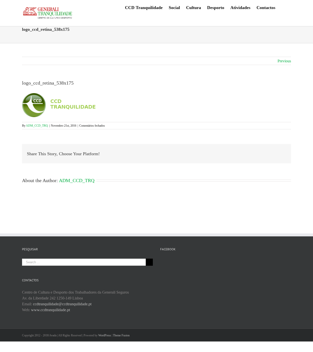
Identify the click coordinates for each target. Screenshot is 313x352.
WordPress (104, 335)
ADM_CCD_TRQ (37, 125)
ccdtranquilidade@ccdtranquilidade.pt (62, 304)
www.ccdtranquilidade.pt (50, 310)
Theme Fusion (121, 335)
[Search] (283, 7)
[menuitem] (144, 7)
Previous (284, 61)
